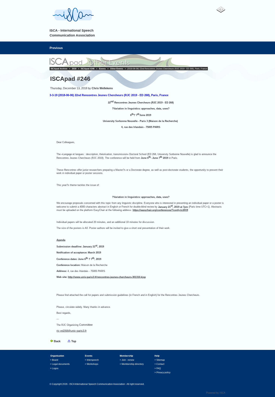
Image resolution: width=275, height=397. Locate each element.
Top (73, 341)
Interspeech (93, 360)
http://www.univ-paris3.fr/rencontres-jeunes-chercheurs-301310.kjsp (107, 277)
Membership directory (133, 364)
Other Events (116, 69)
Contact (160, 364)
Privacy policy (163, 372)
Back (57, 341)
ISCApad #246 (87, 69)
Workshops (92, 364)
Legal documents (61, 364)
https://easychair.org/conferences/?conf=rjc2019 (160, 210)
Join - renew (128, 360)
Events (102, 69)
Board (55, 360)
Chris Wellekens (102, 88)
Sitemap (160, 360)
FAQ (158, 368)
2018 (74, 69)
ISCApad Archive (59, 69)
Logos (55, 368)
